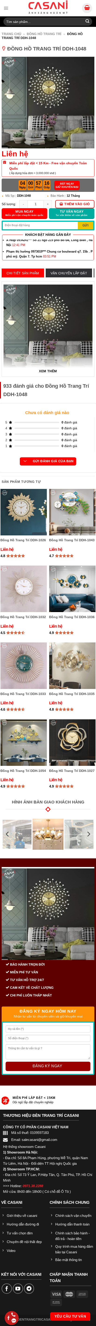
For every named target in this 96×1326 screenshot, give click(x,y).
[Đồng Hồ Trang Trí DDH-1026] (23, 512)
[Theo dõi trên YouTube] (18, 1288)
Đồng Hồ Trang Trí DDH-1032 (23, 617)
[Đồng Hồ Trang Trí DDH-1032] (23, 589)
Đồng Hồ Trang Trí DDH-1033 (23, 694)
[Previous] (7, 834)
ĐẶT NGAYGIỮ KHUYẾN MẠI (67, 185)
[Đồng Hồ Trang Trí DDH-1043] (72, 512)
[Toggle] (25, 461)
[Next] (88, 834)
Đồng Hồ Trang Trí (44, 34)
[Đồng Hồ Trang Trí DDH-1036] (72, 589)
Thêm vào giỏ (77, 204)
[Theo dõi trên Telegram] (29, 1288)
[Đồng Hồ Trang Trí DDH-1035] (72, 665)
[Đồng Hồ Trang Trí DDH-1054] (23, 742)
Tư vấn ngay (71, 213)
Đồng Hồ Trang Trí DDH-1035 (72, 694)
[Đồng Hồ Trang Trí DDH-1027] (72, 742)
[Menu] (5, 8)
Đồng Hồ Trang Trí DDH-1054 (23, 771)
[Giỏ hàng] (87, 8)
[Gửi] (87, 22)
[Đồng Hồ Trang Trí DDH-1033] (23, 665)
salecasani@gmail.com (39, 1140)
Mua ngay (24, 213)
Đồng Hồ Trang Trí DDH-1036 (72, 617)
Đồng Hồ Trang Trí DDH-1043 (72, 540)
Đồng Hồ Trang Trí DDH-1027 (72, 771)
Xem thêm (48, 371)
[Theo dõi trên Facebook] (7, 1288)
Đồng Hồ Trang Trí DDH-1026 (23, 540)
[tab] (23, 273)
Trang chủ (11, 34)
